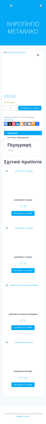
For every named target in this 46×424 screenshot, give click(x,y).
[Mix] (33, 124)
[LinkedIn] (18, 124)
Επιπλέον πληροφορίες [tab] (18, 137)
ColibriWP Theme (22, 416)
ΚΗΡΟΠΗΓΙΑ (9, 120)
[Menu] (41, 6)
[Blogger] (22, 124)
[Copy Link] (25, 124)
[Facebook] (6, 124)
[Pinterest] (14, 124)
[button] (38, 55)
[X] (10, 124)
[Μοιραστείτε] (37, 124)
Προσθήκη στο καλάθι (30, 108)
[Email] (29, 124)
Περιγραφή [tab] (12, 133)
